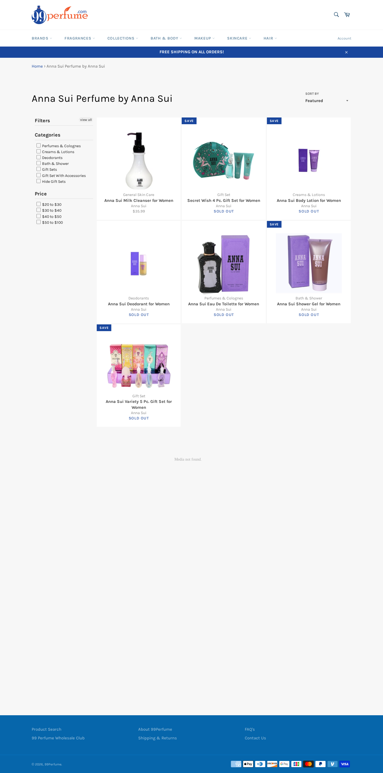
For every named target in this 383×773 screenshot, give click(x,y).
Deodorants (52, 157)
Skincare (237, 38)
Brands (41, 38)
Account (344, 38)
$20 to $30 (51, 204)
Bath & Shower (55, 163)
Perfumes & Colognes (61, 146)
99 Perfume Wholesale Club (58, 737)
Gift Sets (49, 169)
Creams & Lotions (57, 151)
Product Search (46, 729)
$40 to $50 (51, 216)
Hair (269, 38)
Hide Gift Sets (53, 181)
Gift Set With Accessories (63, 175)
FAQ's (250, 729)
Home (37, 66)
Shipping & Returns (157, 737)
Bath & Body (165, 38)
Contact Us (255, 737)
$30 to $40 (51, 210)
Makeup (203, 38)
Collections (121, 38)
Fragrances (78, 38)
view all (86, 120)
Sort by (312, 94)
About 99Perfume (155, 729)
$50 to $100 (52, 222)
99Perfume (53, 764)
